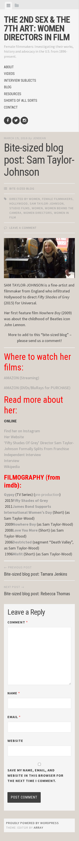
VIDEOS (9, 74)
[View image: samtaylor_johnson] (39, 258)
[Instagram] (24, 120)
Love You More (25, 530)
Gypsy (9, 494)
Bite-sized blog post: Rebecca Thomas (37, 593)
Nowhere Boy (24, 524)
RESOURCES (12, 94)
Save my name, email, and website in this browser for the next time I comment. (35, 775)
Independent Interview (22, 454)
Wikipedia (12, 466)
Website (15, 740)
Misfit (18, 553)
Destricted (22, 542)
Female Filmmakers (57, 199)
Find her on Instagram (22, 430)
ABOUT (9, 67)
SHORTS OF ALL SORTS (20, 100)
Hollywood (18, 203)
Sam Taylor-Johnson (47, 203)
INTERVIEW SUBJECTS (20, 80)
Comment (17, 622)
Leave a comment (23, 228)
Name (13, 693)
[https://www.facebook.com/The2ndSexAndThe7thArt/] (7, 120)
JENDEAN (39, 138)
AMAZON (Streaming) (21, 377)
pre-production (47, 494)
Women (37, 208)
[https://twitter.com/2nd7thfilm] (16, 120)
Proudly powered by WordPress (32, 823)
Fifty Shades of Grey (30, 500)
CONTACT (11, 107)
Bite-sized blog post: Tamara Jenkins (35, 574)
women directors (37, 213)
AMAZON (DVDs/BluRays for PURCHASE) (37, 387)
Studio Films (19, 208)
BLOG (7, 87)
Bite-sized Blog (21, 188)
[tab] (8, 5)
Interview (11, 460)
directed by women (24, 199)
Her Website (14, 436)
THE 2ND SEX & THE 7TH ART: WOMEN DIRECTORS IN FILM (37, 29)
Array (38, 828)
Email (14, 717)
